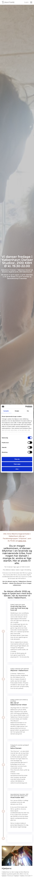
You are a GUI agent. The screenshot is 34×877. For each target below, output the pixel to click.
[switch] (30, 442)
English (26, 2)
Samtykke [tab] (6, 411)
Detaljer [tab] (17, 411)
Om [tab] (28, 411)
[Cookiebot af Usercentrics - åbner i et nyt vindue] (25, 407)
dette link (22, 541)
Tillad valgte (17, 464)
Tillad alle (17, 459)
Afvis (17, 469)
